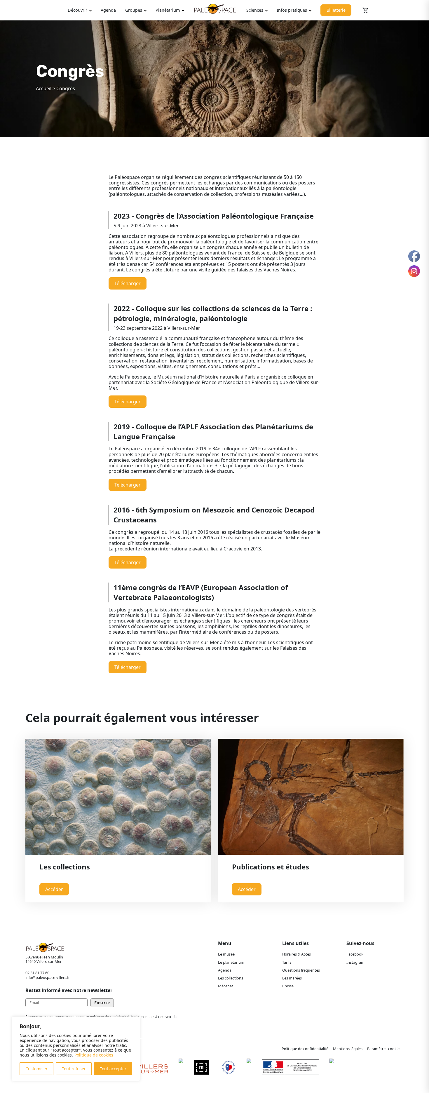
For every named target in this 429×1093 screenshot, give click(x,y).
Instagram (355, 962)
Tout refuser (74, 1068)
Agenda (108, 10)
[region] (76, 1049)
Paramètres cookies (384, 1048)
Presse (288, 986)
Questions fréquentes (301, 970)
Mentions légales (347, 1048)
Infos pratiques (292, 10)
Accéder (54, 889)
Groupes (133, 10)
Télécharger (127, 283)
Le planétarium (231, 962)
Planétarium (168, 10)
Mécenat (225, 986)
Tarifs (286, 962)
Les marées (292, 978)
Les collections (230, 978)
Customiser (36, 1068)
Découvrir (77, 10)
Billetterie (336, 10)
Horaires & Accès (296, 954)
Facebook (354, 954)
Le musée (226, 954)
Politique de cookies (93, 1055)
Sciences (254, 10)
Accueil (43, 88)
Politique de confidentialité (305, 1048)
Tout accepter (113, 1068)
